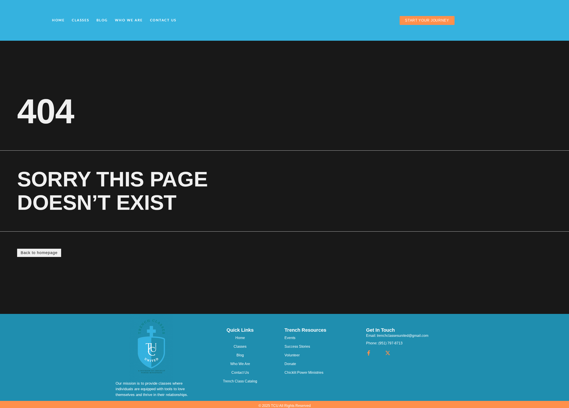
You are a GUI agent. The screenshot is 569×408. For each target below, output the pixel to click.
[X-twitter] (387, 352)
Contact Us (163, 20)
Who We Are (129, 20)
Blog (102, 20)
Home (58, 20)
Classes (80, 20)
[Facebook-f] (368, 352)
